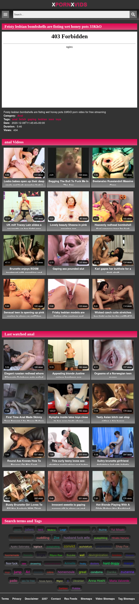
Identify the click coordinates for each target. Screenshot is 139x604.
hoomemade (12, 555)
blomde (38, 572)
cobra (50, 572)
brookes (116, 555)
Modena (51, 529)
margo (128, 563)
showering (35, 563)
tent (40, 529)
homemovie (66, 572)
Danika (111, 572)
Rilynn (59, 580)
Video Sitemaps (105, 598)
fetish (22, 119)
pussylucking (53, 546)
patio (13, 580)
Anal (20, 115)
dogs (7, 572)
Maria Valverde (119, 580)
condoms (97, 572)
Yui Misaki (118, 529)
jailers (29, 529)
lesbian (42, 119)
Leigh (63, 529)
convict (69, 546)
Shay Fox (122, 546)
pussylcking (100, 538)
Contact (56, 598)
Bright (41, 554)
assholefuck (85, 546)
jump (17, 571)
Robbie (76, 588)
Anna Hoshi (96, 580)
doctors (94, 563)
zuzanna (127, 571)
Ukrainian (78, 581)
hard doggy (111, 563)
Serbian (63, 588)
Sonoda (27, 555)
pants (17, 529)
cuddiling (43, 537)
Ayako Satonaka (20, 546)
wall (82, 555)
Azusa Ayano (45, 580)
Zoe (56, 537)
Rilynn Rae (56, 555)
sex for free (28, 581)
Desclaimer (31, 598)
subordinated (52, 563)
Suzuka (71, 555)
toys (58, 119)
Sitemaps (86, 598)
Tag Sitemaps (126, 598)
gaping (32, 119)
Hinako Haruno (120, 538)
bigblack (38, 546)
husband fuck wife (77, 537)
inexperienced (80, 529)
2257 (45, 598)
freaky (83, 563)
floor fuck (12, 563)
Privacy (16, 598)
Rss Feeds (70, 598)
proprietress (103, 546)
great (82, 572)
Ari (28, 571)
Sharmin (130, 555)
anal (14, 119)
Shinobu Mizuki (21, 537)
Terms (5, 598)
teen (51, 119)
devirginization (98, 555)
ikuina (103, 529)
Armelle (69, 563)
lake (24, 563)
